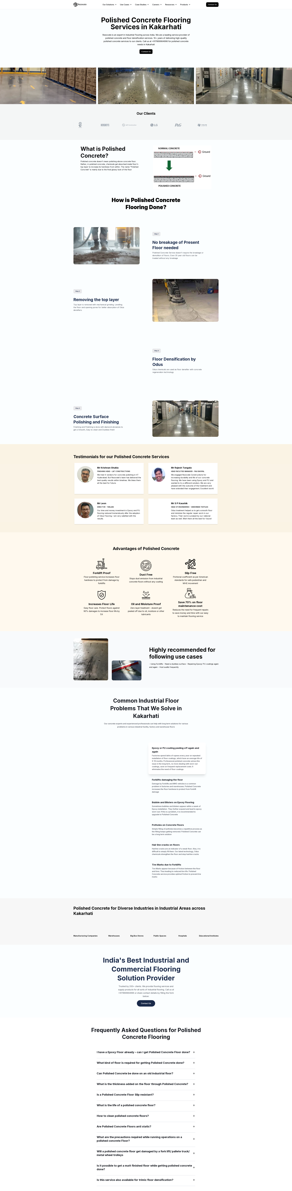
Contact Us (212, 4)
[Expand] (194, 1052)
